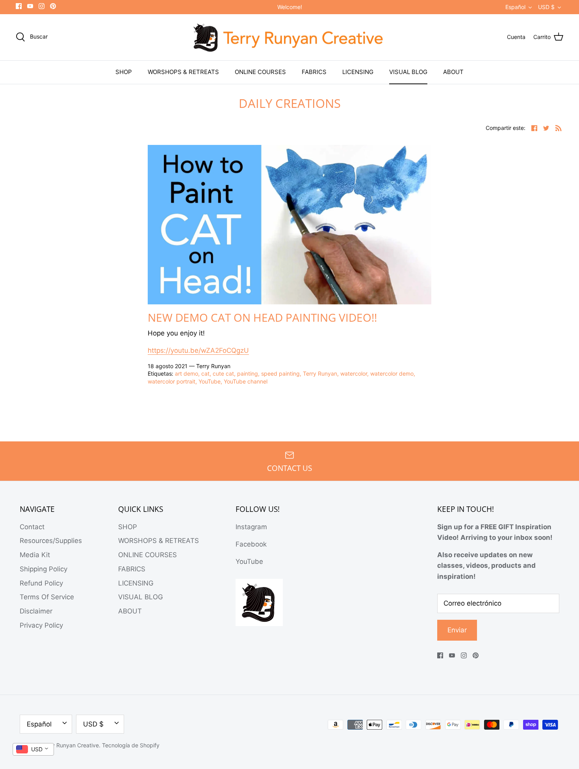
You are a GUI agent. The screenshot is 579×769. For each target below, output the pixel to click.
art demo (186, 373)
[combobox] (33, 749)
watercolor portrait (171, 381)
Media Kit (35, 555)
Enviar (457, 630)
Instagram (251, 527)
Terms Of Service (47, 597)
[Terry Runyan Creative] (289, 37)
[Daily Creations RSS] (558, 127)
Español (515, 7)
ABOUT (453, 72)
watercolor (353, 373)
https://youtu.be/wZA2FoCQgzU (198, 350)
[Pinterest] (53, 6)
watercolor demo (392, 373)
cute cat (223, 373)
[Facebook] (19, 6)
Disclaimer (36, 611)
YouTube (210, 381)
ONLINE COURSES (260, 72)
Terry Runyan (320, 373)
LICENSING (357, 72)
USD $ (546, 7)
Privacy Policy (41, 625)
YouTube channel (245, 381)
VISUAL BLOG (408, 72)
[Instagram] (42, 6)
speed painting (280, 373)
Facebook (251, 544)
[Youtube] (30, 6)
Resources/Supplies (51, 541)
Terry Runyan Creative (70, 745)
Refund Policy (41, 583)
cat (205, 373)
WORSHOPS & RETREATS (183, 72)
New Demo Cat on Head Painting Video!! (262, 317)
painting (247, 373)
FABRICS (314, 72)
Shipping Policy (43, 569)
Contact (32, 527)
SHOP (123, 72)
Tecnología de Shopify (131, 745)
